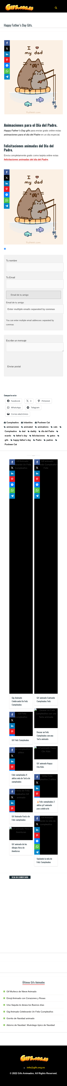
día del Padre (47, 431)
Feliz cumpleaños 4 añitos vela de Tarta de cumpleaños (21, 778)
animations (43, 427)
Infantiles (28, 422)
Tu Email (10, 277)
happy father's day (22, 440)
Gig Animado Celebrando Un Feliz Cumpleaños (20, 701)
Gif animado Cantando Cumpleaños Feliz (46, 699)
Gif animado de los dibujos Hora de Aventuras (19, 847)
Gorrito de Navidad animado (20, 1018)
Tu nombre (11, 260)
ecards (8, 435)
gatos (52, 435)
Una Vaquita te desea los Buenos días (25, 1005)
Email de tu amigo (19, 295)
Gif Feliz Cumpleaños (20, 740)
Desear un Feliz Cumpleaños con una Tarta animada (45, 735)
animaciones (13, 427)
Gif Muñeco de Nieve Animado (21, 991)
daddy (33, 431)
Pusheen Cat (44, 422)
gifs (6, 440)
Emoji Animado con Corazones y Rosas (26, 998)
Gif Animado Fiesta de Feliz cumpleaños (21, 818)
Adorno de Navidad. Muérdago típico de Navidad (31, 1025)
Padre (38, 440)
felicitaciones (38, 435)
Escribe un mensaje (16, 340)
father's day (21, 435)
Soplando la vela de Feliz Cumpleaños (44, 860)
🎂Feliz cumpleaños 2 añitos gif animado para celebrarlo (46, 805)
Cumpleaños (13, 422)
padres (49, 440)
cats (55, 427)
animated (28, 427)
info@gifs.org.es (36, 1067)
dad (23, 431)
